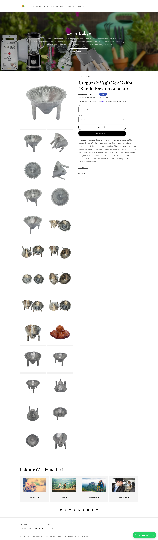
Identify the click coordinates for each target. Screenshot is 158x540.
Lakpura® (27, 536)
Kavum (90, 140)
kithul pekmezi (110, 140)
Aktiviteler (93, 497)
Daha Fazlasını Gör (79, 51)
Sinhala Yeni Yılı (98, 149)
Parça (80, 115)
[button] (32, 6)
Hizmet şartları (62, 536)
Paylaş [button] (83, 173)
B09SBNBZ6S (83, 167)
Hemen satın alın (102, 133)
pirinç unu (98, 140)
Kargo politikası (72, 536)
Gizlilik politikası (50, 536)
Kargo (89, 97)
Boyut (80, 105)
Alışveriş (33, 497)
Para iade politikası (37, 536)
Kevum (81, 140)
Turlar (63, 497)
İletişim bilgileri (84, 536)
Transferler (122, 497)
